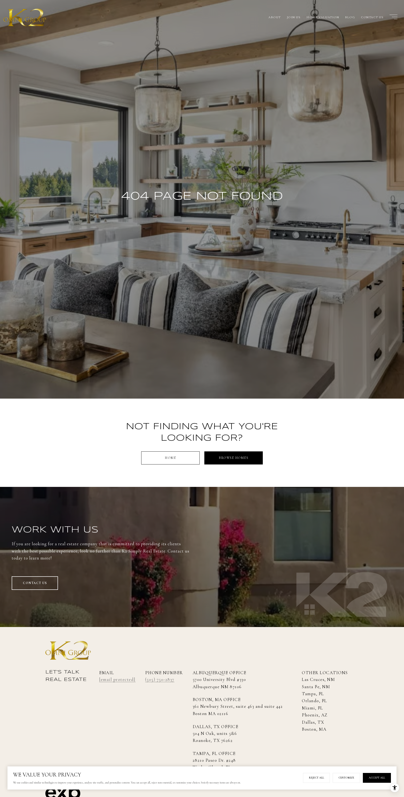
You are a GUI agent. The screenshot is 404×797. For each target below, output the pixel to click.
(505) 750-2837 (159, 679)
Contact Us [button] (35, 583)
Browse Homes (233, 458)
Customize (346, 777)
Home (170, 458)
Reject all (316, 777)
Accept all (377, 777)
